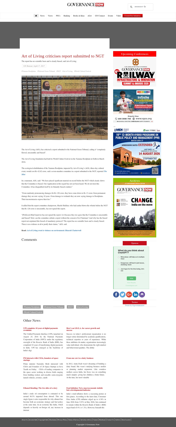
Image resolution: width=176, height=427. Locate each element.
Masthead (102, 420)
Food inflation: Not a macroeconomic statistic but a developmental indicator (84, 389)
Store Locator (126, 420)
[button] (116, 72)
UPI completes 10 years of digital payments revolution (40, 329)
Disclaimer (52, 420)
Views (50, 15)
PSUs (58, 15)
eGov (90, 15)
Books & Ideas (79, 15)
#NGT (59, 71)
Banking (67, 15)
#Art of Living (67, 71)
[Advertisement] (65, 45)
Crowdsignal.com (131, 285)
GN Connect (100, 15)
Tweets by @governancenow (134, 305)
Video (118, 15)
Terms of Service (73, 420)
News (42, 15)
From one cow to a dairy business (79, 358)
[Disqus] (65, 272)
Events (110, 15)
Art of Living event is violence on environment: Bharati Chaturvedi (54, 230)
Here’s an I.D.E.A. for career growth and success (83, 329)
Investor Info (33, 420)
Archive (117, 420)
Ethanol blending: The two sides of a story (40, 388)
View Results (131, 283)
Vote (131, 278)
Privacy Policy (62, 420)
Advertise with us (86, 420)
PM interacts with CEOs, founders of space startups (40, 359)
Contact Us (110, 420)
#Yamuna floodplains (29, 71)
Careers (95, 420)
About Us (25, 420)
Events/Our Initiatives (133, 15)
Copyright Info (43, 420)
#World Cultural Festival (82, 71)
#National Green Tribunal (46, 71)
